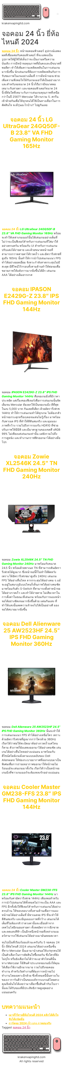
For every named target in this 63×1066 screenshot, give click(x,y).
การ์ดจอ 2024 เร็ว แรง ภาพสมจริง (30, 1023)
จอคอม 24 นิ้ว (21, 1027)
